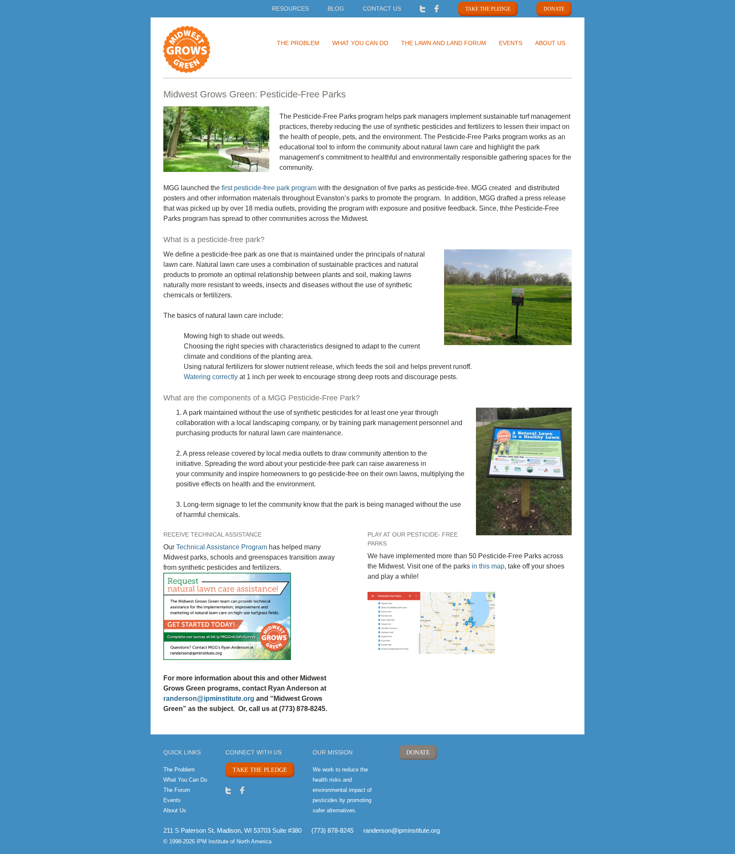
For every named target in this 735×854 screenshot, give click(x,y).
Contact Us (382, 8)
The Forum (176, 790)
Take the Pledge (487, 9)
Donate (554, 9)
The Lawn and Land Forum (443, 43)
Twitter (422, 8)
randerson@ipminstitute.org (208, 698)
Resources (290, 8)
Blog (336, 8)
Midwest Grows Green (201, 49)
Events (510, 43)
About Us (550, 43)
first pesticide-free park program (269, 187)
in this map (488, 566)
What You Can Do (360, 43)
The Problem (298, 43)
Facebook (436, 8)
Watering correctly (211, 376)
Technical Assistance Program (221, 547)
